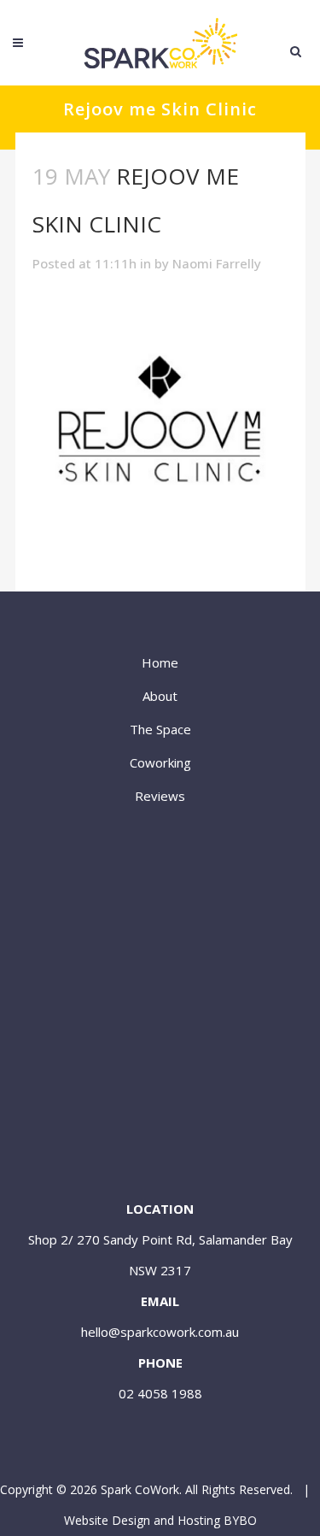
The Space (160, 729)
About (160, 695)
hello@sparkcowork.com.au (160, 1331)
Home (160, 662)
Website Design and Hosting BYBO (160, 1520)
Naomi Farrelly (216, 263)
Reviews (160, 795)
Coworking (160, 762)
